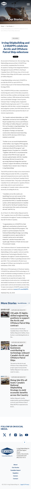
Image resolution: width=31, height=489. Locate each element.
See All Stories (22, 303)
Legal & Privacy (24, 484)
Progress (15, 38)
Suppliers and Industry (18, 310)
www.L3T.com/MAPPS (21, 289)
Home (2, 26)
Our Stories (9, 26)
